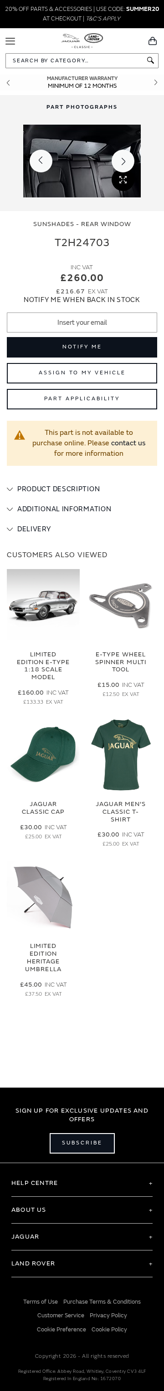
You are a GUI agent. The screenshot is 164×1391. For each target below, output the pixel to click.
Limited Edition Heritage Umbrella (43, 957)
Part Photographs (82, 107)
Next (155, 83)
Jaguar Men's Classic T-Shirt (121, 811)
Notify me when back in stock (82, 300)
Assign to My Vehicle (82, 372)
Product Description (58, 489)
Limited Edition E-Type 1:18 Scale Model (43, 665)
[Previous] (41, 161)
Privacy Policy (108, 1315)
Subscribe (82, 1142)
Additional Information (64, 509)
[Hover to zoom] (82, 161)
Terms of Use (40, 1301)
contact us (128, 443)
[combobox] (82, 60)
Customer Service (60, 1315)
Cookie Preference (61, 1329)
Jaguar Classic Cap (43, 808)
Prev (8, 83)
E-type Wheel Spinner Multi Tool (120, 662)
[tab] (82, 489)
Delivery (34, 529)
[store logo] (82, 40)
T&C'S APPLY (103, 18)
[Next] (123, 161)
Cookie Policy (109, 1329)
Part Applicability (82, 398)
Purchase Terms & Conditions (102, 1301)
